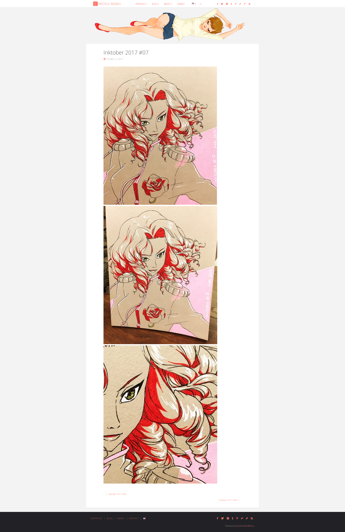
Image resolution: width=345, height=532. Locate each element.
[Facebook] (217, 4)
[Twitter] (222, 4)
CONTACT (134, 518)
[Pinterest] (235, 4)
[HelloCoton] (244, 4)
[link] (201, 3)
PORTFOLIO (96, 518)
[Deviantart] (240, 4)
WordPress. (249, 526)
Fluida (239, 526)
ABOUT (120, 518)
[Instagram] (227, 4)
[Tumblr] (231, 4)
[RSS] (249, 4)
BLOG (110, 518)
